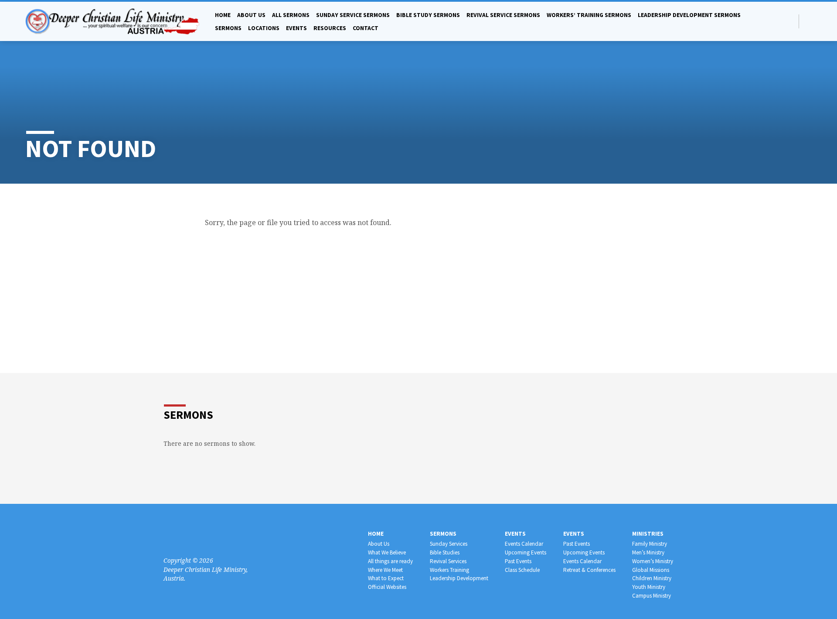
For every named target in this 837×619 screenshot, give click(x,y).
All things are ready (390, 561)
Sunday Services (448, 543)
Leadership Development (459, 578)
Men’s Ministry (648, 552)
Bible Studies (444, 552)
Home (223, 15)
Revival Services (448, 561)
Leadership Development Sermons (689, 15)
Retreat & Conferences (589, 570)
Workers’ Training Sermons (589, 15)
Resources (329, 28)
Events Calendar (524, 543)
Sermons (228, 28)
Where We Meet (385, 570)
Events (296, 28)
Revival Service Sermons (503, 15)
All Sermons (291, 15)
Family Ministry (649, 543)
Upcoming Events (525, 552)
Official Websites (387, 587)
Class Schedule (522, 570)
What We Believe (387, 552)
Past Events (518, 561)
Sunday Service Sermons (353, 15)
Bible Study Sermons (428, 15)
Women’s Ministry (652, 561)
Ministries (647, 533)
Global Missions (650, 570)
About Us (378, 543)
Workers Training (449, 570)
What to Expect (386, 578)
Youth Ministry (648, 587)
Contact (365, 28)
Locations (263, 28)
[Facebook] (808, 21)
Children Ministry (651, 578)
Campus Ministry (651, 595)
